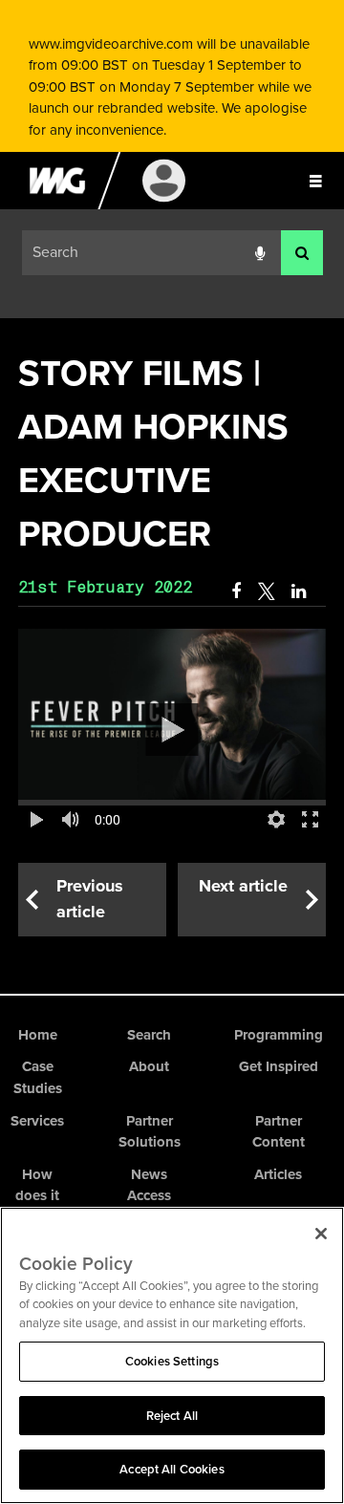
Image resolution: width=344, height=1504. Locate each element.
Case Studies (37, 1077)
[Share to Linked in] (300, 591)
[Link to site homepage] (57, 204)
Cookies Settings (172, 1361)
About (149, 1066)
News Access (149, 1185)
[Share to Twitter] (266, 591)
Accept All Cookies (171, 1469)
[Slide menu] (315, 180)
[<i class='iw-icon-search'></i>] (302, 252)
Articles (278, 1174)
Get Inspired (278, 1066)
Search (149, 1034)
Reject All (172, 1416)
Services (37, 1120)
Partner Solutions (149, 1131)
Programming (278, 1034)
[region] (172, 1355)
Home (37, 1034)
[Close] (321, 1234)
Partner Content (278, 1131)
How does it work (37, 1196)
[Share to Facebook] (236, 591)
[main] (172, 642)
